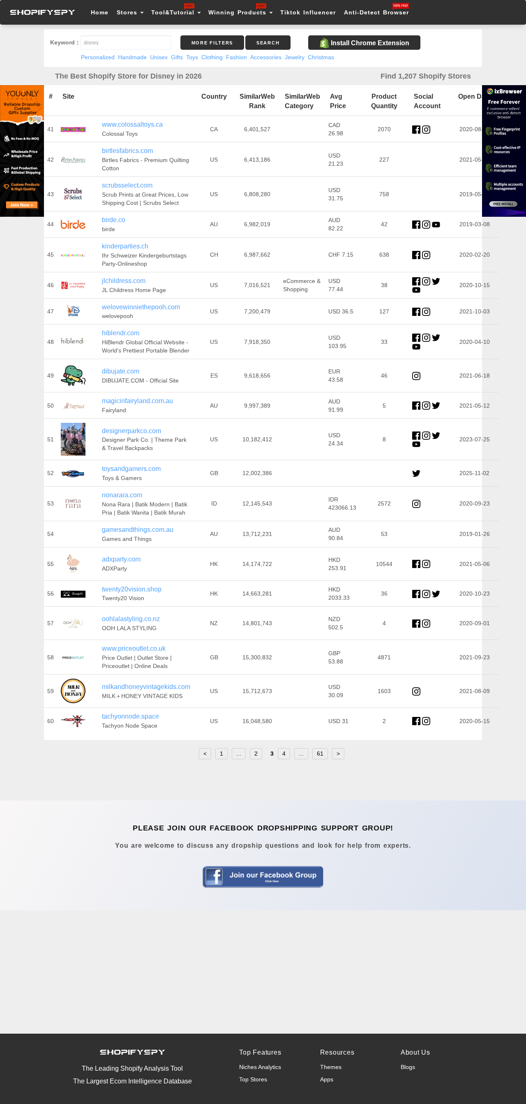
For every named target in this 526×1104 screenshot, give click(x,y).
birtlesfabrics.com (127, 150)
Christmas (321, 57)
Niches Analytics (260, 1067)
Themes (330, 1067)
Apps (326, 1079)
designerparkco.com (131, 430)
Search (267, 42)
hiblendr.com (120, 332)
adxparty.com (121, 559)
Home (99, 12)
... (238, 753)
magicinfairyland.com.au (137, 400)
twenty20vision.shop (131, 589)
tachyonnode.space (130, 716)
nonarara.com (122, 495)
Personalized (98, 57)
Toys (192, 57)
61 (320, 753)
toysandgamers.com (131, 468)
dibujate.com (120, 371)
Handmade (132, 57)
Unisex (159, 57)
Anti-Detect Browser (376, 12)
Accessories (265, 57)
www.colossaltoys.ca (132, 124)
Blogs (408, 1067)
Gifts (177, 57)
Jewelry (295, 57)
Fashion (236, 57)
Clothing (212, 57)
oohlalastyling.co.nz (131, 618)
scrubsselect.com (127, 185)
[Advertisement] (263, 972)
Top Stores (253, 1079)
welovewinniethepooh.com (141, 307)
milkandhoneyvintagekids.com (146, 686)
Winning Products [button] (237, 12)
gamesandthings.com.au (137, 529)
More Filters (212, 42)
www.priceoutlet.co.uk (134, 648)
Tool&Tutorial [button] (172, 12)
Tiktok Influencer (308, 12)
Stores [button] (128, 12)
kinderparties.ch (125, 246)
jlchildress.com (123, 280)
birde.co (113, 219)
